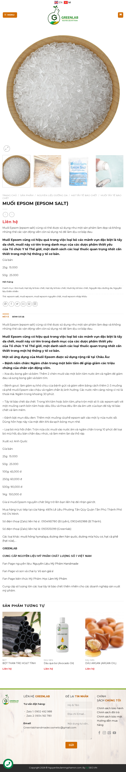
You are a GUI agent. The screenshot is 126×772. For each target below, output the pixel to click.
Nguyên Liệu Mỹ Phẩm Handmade (55, 563)
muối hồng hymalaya (34, 536)
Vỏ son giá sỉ (45, 571)
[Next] (117, 92)
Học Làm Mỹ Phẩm (54, 578)
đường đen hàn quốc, (63, 536)
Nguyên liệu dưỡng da (52, 195)
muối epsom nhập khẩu (74, 296)
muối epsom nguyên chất (47, 296)
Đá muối (19, 288)
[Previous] (9, 92)
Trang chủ (9, 195)
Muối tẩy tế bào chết (77, 288)
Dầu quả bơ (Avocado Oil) (59, 663)
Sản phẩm (26, 195)
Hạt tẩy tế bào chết (84, 195)
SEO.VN (91, 767)
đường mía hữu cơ (91, 536)
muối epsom (26, 296)
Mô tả (5, 317)
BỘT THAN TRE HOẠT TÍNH (19, 663)
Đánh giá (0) (18, 317)
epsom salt (13, 296)
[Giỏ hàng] (120, 15)
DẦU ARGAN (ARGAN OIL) (100, 663)
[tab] (5, 317)
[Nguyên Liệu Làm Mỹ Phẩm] (63, 15)
